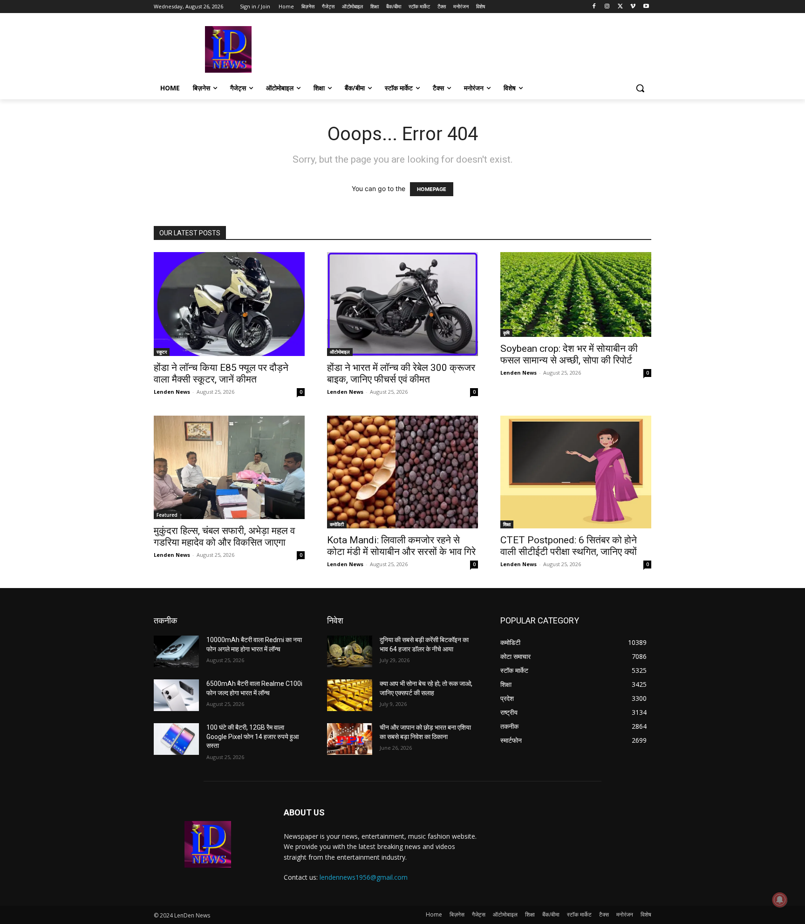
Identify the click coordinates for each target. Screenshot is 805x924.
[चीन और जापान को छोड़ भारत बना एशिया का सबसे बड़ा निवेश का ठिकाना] (349, 739)
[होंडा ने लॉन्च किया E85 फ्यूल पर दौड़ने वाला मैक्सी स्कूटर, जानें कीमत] (229, 304)
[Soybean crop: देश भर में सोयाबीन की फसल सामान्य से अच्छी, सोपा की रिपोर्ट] (575, 294)
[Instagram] (607, 6)
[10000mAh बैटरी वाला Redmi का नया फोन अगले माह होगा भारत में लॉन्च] (176, 651)
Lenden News (172, 391)
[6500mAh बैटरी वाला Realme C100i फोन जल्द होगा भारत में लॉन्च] (176, 695)
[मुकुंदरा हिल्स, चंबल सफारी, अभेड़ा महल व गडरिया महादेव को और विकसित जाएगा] (229, 468)
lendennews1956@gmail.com (364, 877)
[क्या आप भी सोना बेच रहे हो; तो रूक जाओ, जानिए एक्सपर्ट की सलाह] (349, 695)
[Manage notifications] (779, 899)
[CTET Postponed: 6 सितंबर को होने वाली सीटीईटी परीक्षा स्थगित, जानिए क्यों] (575, 472)
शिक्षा (507, 524)
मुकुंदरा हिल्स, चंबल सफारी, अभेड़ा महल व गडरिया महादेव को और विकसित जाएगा (224, 536)
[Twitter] (620, 6)
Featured (167, 515)
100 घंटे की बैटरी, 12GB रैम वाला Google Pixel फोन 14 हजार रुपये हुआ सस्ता (252, 736)
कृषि (506, 332)
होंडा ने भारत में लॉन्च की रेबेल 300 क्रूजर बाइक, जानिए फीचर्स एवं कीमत (401, 373)
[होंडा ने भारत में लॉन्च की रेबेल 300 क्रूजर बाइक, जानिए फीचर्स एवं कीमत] (402, 304)
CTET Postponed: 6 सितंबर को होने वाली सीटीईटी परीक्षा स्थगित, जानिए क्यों (568, 545)
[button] (640, 88)
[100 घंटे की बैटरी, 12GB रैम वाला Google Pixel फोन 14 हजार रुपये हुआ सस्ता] (176, 739)
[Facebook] (594, 6)
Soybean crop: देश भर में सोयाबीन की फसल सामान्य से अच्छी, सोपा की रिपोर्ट (569, 354)
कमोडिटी (337, 524)
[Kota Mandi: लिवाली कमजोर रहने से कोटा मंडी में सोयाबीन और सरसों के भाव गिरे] (402, 472)
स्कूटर (162, 352)
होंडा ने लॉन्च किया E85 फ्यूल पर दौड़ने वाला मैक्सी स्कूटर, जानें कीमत (221, 373)
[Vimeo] (633, 6)
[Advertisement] (472, 48)
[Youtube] (646, 6)
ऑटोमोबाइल (340, 352)
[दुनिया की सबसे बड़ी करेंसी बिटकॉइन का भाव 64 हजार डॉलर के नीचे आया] (349, 651)
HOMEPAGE (431, 189)
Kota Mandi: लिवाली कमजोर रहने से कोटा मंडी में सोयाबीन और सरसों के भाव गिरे (401, 545)
